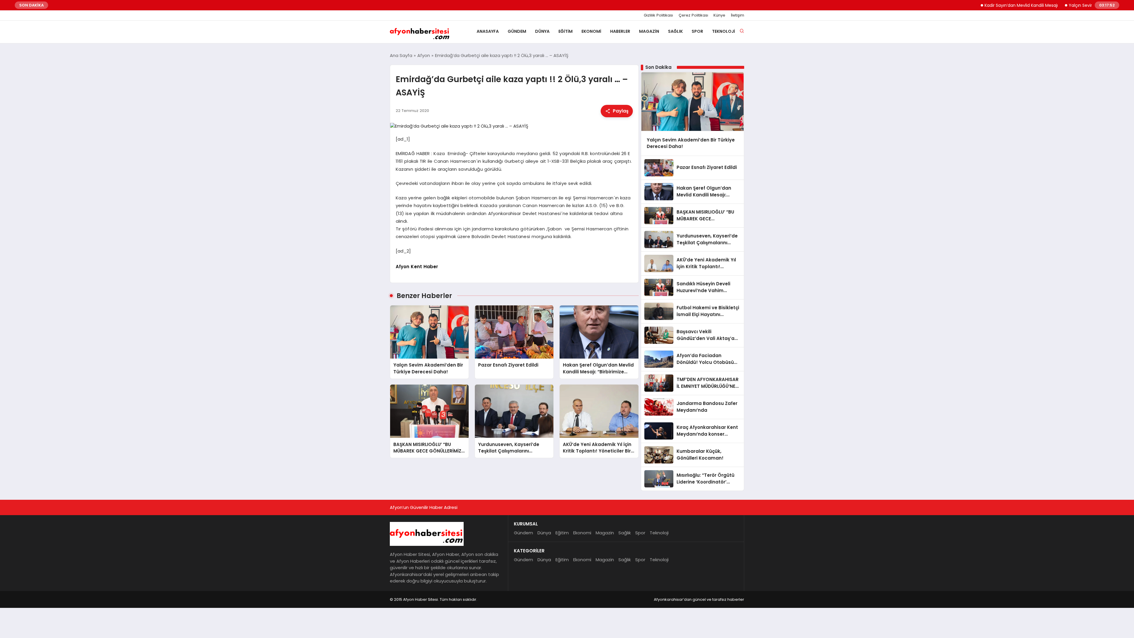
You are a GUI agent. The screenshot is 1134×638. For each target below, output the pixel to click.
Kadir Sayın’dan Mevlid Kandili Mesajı (1001, 5)
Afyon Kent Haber (417, 266)
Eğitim (565, 31)
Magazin (649, 31)
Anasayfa (488, 31)
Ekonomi (591, 31)
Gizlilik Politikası (658, 15)
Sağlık (675, 31)
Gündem (517, 31)
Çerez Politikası (693, 15)
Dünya (542, 31)
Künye (719, 15)
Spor (697, 31)
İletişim (737, 15)
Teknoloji (723, 31)
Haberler (620, 31)
